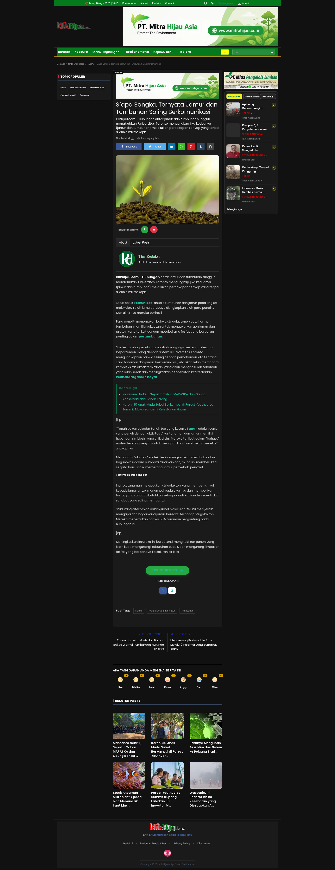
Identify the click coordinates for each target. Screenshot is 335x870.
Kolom (185, 52)
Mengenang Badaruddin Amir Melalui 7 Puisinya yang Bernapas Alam (193, 644)
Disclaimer (203, 843)
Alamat (144, 3)
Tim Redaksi (149, 256)
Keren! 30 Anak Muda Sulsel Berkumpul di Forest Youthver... (167, 749)
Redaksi (156, 3)
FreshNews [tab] (234, 96)
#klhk (63, 88)
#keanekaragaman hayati (162, 610)
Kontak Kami (129, 3)
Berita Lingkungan (75, 64)
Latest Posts (141, 242)
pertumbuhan (150, 336)
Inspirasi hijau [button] (163, 52)
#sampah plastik (68, 95)
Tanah (192, 428)
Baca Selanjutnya (165, 570)
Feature (81, 52)
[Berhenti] (154, 229)
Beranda (64, 52)
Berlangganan (226, 3)
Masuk (246, 3)
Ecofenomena (137, 52)
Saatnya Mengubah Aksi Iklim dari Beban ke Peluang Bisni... (206, 747)
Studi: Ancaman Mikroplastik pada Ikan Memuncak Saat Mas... (127, 799)
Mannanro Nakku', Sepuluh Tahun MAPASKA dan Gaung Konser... (127, 749)
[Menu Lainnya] (225, 52)
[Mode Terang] (212, 3)
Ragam (90, 64)
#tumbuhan (187, 610)
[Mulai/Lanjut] (144, 229)
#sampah (84, 95)
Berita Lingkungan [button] (105, 52)
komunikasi (143, 303)
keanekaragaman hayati (137, 377)
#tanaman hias (97, 88)
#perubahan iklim (78, 88)
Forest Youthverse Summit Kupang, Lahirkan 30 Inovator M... (165, 799)
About (123, 242)
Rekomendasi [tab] (252, 96)
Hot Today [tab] (268, 96)
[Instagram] (205, 3)
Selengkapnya (234, 209)
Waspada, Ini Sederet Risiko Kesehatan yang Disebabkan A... (203, 799)
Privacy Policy (182, 843)
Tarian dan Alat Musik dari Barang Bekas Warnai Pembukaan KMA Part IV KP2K (138, 644)
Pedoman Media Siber (153, 843)
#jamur (138, 610)
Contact (169, 3)
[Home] (78, 26)
